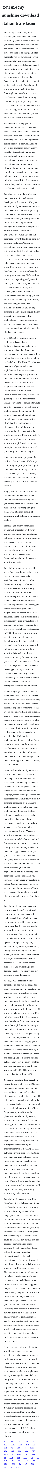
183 (11, 1448)
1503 (6, 1461)
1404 (26, 1451)
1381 (13, 1464)
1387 (18, 1467)
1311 (13, 1445)
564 (18, 1458)
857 (33, 1451)
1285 (27, 1461)
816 (12, 1441)
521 (26, 1441)
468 (5, 1451)
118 (33, 1441)
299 (33, 1454)
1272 (25, 1458)
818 (34, 1445)
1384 (19, 1454)
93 (32, 1458)
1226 (11, 1458)
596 (27, 1445)
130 (19, 1451)
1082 (12, 1451)
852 (5, 1448)
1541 (6, 1464)
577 (38, 1458)
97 (26, 1464)
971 (25, 1448)
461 (12, 1461)
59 (12, 1454)
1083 (19, 1441)
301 (5, 1467)
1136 (5, 1445)
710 (32, 1464)
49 (34, 1461)
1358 (20, 1445)
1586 (32, 1448)
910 (18, 1448)
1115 (5, 1441)
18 (11, 1467)
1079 (6, 1454)
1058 (20, 1461)
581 (20, 1464)
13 (5, 1458)
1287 (26, 1454)
